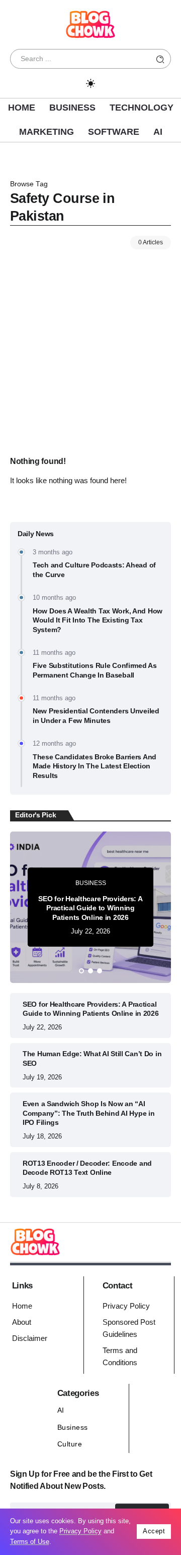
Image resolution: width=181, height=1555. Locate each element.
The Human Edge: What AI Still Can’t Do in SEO (92, 1058)
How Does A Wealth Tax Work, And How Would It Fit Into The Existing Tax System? (97, 620)
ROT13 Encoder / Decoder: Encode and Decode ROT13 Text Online (87, 1168)
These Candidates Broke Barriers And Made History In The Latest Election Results (94, 766)
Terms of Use (29, 1541)
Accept (154, 1531)
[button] (81, 971)
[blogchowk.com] (90, 23)
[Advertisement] (90, 345)
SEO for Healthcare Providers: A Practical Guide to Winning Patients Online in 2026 (90, 908)
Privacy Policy (80, 1531)
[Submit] (160, 59)
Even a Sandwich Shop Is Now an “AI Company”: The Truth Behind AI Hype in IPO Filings (88, 1113)
